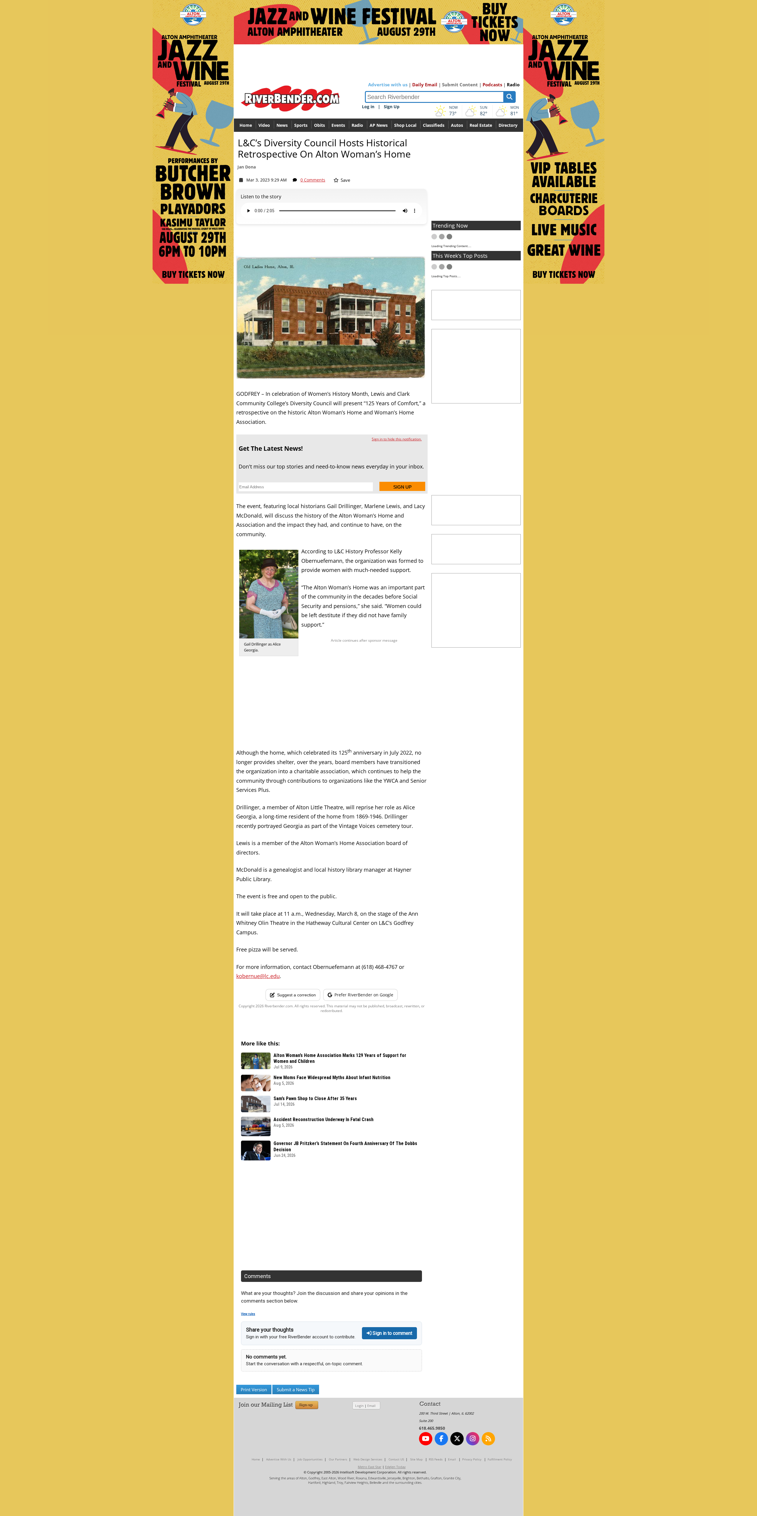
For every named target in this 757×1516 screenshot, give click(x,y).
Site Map (416, 1459)
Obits (319, 125)
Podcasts (492, 84)
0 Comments (312, 180)
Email (371, 1405)
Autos (457, 125)
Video (264, 125)
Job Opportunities (310, 1459)
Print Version (254, 1389)
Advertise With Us (278, 1459)
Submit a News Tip (296, 1389)
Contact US (396, 1459)
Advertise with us (387, 84)
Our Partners (338, 1459)
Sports (301, 125)
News (282, 125)
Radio (513, 84)
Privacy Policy (471, 1459)
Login (359, 1405)
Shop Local (405, 125)
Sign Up (391, 106)
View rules (248, 1314)
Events (338, 125)
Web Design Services (367, 1459)
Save (344, 180)
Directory (508, 125)
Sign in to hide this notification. (397, 439)
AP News (379, 125)
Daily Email (424, 84)
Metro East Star (369, 1467)
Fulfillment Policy (500, 1459)
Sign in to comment (391, 1333)
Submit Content (460, 84)
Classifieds (433, 125)
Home (246, 125)
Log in (368, 106)
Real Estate (481, 125)
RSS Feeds (436, 1459)
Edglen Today (395, 1467)
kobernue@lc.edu (258, 976)
